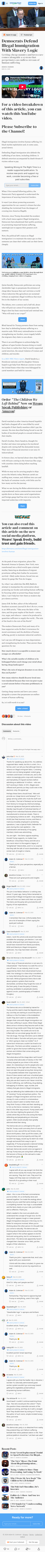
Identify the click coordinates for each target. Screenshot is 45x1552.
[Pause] (2, 28)
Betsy (9, 1277)
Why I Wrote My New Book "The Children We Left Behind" (25, 1479)
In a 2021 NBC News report (13, 358)
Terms (31, 1535)
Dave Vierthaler (12, 931)
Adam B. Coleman (8, 67)
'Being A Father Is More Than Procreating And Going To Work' (26, 1471)
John (8, 1189)
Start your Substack (16, 1542)
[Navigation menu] (4, 3)
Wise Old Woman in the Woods (18, 958)
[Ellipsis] (42, 756)
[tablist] (11, 731)
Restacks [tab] (16, 731)
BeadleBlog (13, 1165)
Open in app (11, 35)
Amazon (8, 411)
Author (12, 861)
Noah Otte (10, 1002)
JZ (7, 1320)
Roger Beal (11, 886)
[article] (22, 1455)
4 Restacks (27, 716)
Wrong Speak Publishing (22, 405)
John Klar (10, 756)
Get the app (33, 1542)
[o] (5, 1455)
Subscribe (32, 3)
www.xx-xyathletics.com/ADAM (16, 272)
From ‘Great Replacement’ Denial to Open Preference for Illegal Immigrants (26, 1454)
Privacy (25, 1535)
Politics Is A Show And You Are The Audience (25, 1496)
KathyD (9, 1347)
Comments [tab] (7, 731)
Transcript (28, 35)
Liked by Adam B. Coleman (16, 759)
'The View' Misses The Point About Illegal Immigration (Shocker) (23, 1462)
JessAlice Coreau (15, 875)
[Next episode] (7, 28)
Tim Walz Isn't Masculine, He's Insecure (24, 1488)
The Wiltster (11, 1398)
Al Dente (10, 1375)
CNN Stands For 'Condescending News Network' (26, 1505)
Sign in (40, 3)
